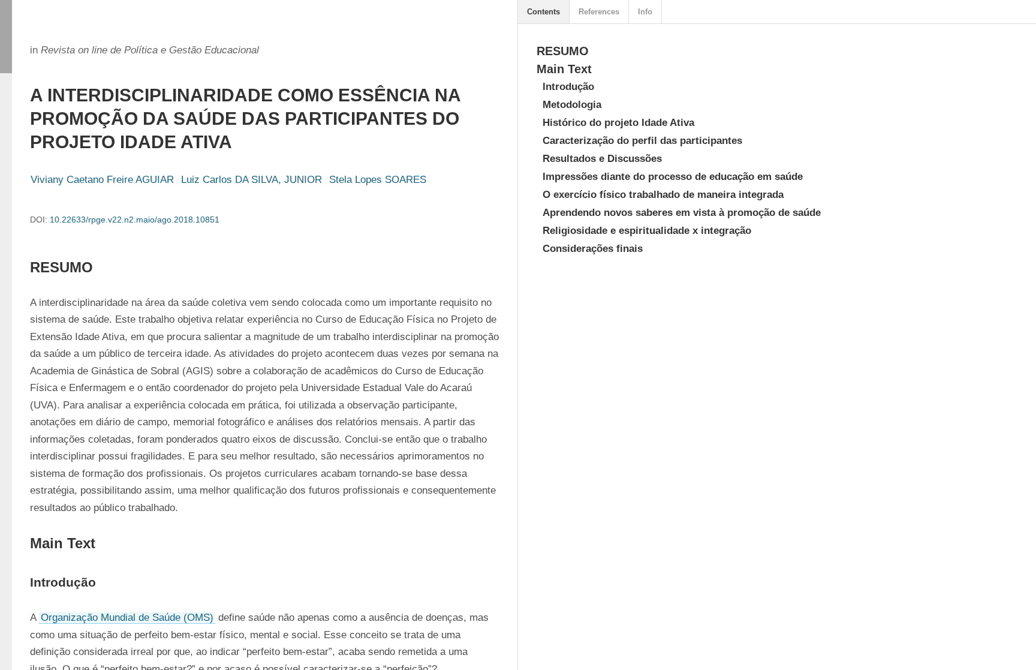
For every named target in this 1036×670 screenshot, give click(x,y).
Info (645, 11)
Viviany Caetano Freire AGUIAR (102, 179)
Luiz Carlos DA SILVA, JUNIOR (251, 179)
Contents (543, 11)
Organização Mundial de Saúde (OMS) (127, 617)
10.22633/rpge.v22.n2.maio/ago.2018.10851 (134, 219)
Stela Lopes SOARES (377, 179)
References (599, 11)
